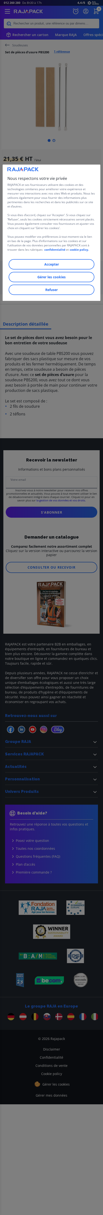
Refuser (51, 289)
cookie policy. (79, 250)
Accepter (51, 264)
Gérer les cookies (51, 277)
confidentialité (54, 250)
